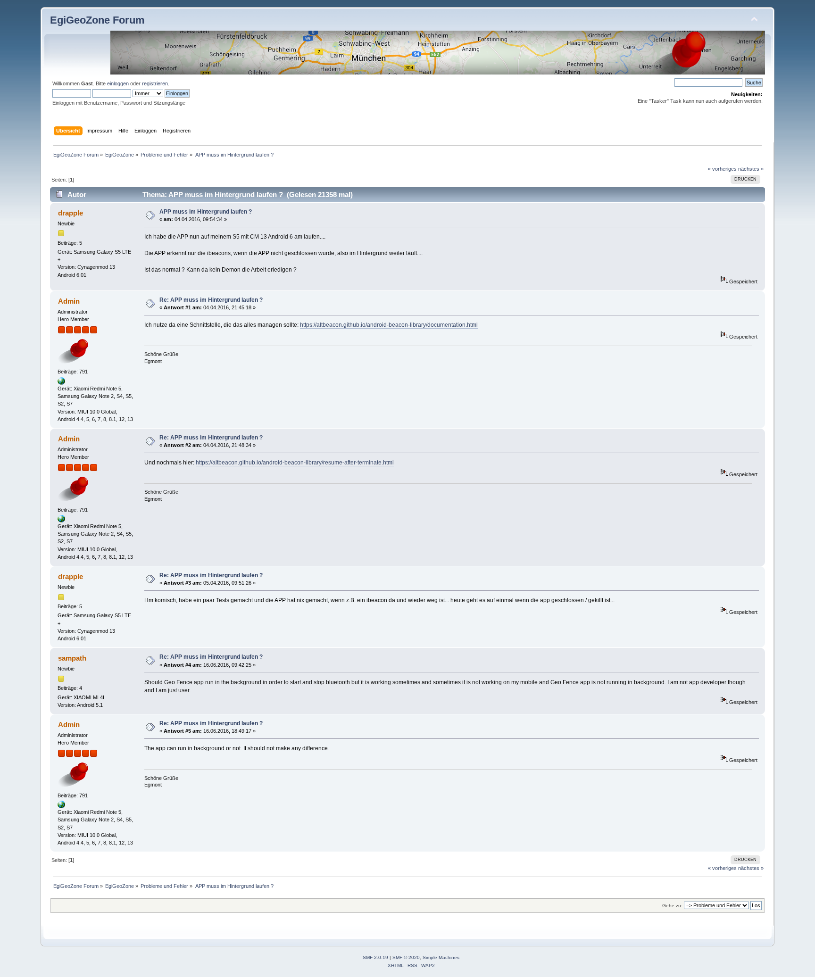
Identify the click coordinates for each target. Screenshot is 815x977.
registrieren (155, 83)
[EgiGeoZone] (61, 383)
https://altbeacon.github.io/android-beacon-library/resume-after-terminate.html (295, 462)
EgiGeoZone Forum (97, 20)
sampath (72, 658)
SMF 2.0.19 (375, 957)
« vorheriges (722, 169)
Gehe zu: (672, 905)
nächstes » (751, 169)
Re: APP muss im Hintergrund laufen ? (211, 300)
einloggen (118, 83)
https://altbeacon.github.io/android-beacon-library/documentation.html (389, 325)
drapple (70, 213)
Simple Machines (441, 957)
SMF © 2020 (406, 957)
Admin (69, 301)
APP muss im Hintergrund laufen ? (205, 211)
